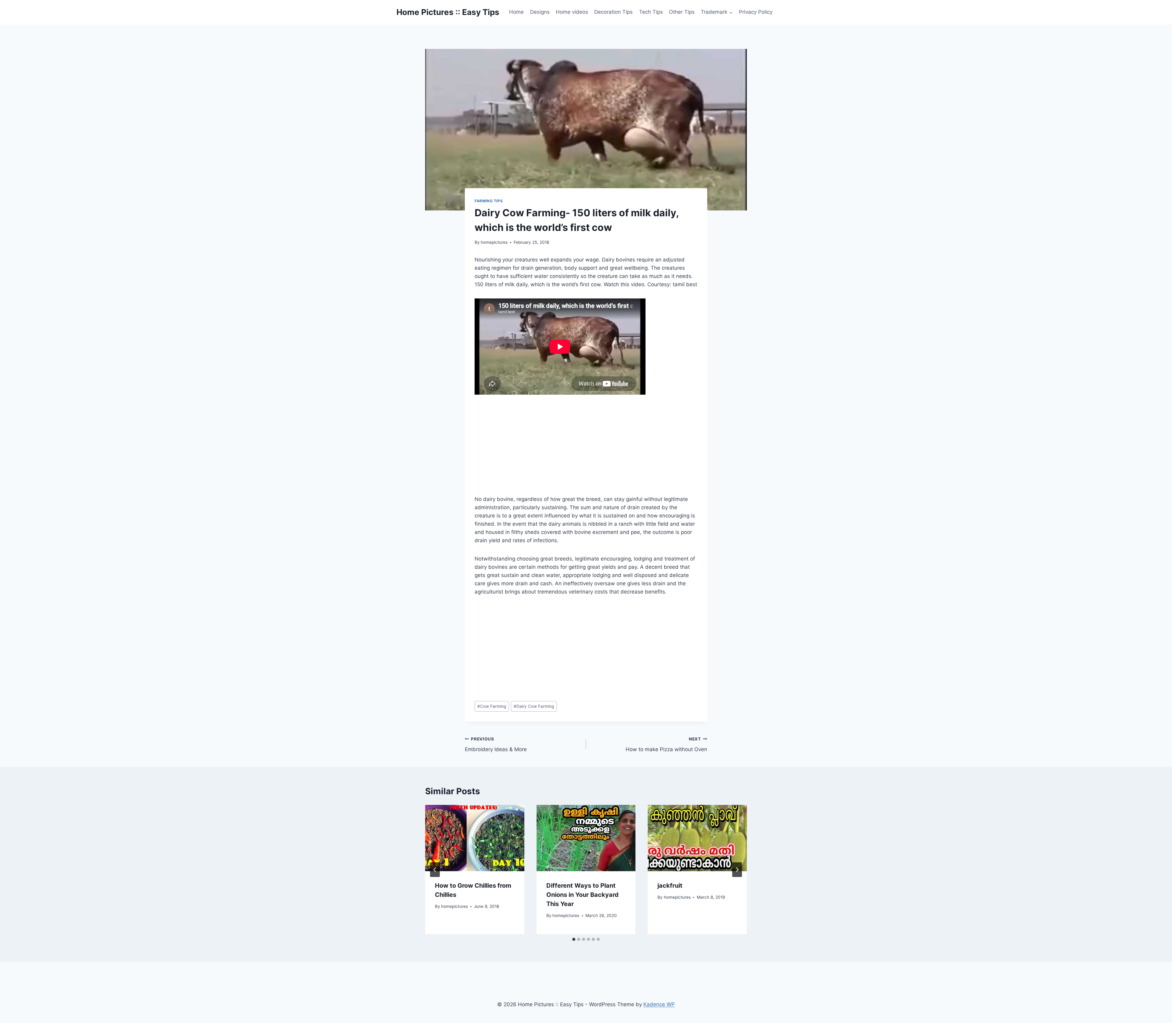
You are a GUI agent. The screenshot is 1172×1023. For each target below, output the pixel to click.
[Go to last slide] (435, 869)
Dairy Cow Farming (534, 706)
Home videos (572, 12)
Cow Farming (491, 706)
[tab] (573, 939)
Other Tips (682, 12)
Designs (540, 12)
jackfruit (669, 885)
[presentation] (474, 838)
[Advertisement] (586, 450)
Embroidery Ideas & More (496, 744)
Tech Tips (651, 12)
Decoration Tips (613, 12)
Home (516, 12)
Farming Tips (489, 201)
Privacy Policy (755, 12)
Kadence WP (659, 1004)
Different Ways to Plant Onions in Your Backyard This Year (582, 895)
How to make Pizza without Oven (666, 744)
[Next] (737, 869)
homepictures (494, 242)
